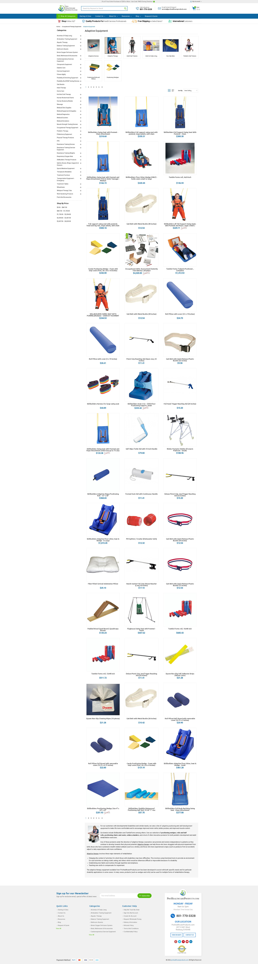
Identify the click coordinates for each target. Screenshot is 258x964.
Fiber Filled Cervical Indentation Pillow (103, 584)
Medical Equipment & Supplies (66, 111)
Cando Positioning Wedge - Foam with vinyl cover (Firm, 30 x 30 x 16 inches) (103, 269)
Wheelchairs (61, 187)
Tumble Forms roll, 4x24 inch (180, 177)
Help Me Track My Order (131, 910)
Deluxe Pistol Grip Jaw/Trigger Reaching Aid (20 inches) (141, 674)
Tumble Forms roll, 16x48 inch (180, 629)
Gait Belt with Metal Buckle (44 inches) (142, 314)
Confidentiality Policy (130, 932)
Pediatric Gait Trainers (190, 56)
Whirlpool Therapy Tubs (64, 190)
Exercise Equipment (63, 71)
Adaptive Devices (93, 56)
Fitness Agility (61, 74)
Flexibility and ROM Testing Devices (68, 81)
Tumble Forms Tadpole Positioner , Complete (180, 269)
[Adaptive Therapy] (113, 45)
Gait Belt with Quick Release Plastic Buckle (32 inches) (180, 360)
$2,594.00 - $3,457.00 (64, 218)
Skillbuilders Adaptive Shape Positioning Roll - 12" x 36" (103, 495)
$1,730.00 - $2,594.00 (64, 214)
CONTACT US (190, 935)
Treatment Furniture (63, 175)
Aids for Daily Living (151, 56)
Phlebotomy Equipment (64, 134)
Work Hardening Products (65, 194)
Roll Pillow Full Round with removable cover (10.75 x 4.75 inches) (103, 764)
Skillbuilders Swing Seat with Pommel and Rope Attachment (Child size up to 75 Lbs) (103, 450)
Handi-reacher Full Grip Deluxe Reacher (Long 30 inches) (141, 584)
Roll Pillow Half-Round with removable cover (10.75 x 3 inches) (180, 719)
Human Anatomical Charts (65, 97)
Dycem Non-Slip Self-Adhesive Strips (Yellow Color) (180, 674)
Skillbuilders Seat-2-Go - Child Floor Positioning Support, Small (142, 404)
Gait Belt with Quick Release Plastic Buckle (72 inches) (180, 584)
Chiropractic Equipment (64, 64)
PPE (58, 141)
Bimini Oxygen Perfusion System (67, 52)
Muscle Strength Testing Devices (67, 124)
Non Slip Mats (170, 56)
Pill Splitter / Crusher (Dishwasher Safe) (141, 539)
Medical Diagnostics (63, 114)
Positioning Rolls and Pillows (93, 78)
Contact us (99, 16)
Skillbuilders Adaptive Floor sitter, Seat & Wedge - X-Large (103, 540)
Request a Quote (151, 16)
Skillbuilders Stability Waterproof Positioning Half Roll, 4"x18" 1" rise (141, 809)
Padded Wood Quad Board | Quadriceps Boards (103, 629)
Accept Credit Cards (182, 952)
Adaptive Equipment (89, 26)
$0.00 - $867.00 (62, 207)
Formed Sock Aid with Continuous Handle (141, 494)
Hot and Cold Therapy (64, 94)
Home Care (60, 91)
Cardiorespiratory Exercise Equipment (103, 932)
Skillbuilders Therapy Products (66, 159)
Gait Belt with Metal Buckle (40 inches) (142, 224)
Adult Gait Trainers (132, 56)
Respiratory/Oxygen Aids (65, 156)
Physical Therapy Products (65, 137)
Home (58, 26)
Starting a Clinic (85, 16)
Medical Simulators (63, 121)
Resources (126, 16)
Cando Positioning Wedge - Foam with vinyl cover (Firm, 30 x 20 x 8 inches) (141, 764)
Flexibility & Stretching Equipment (67, 78)
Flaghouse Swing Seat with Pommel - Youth (141, 629)
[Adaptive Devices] (93, 45)
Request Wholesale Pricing (132, 919)
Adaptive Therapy (113, 56)
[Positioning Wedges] (113, 68)
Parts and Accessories (64, 197)
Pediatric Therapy (62, 131)
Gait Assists (60, 84)
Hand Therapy (61, 88)
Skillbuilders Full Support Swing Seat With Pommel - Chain (180, 133)
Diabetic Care (61, 68)
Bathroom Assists (62, 49)
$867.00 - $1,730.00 (63, 211)
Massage (60, 104)
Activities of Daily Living (64, 35)
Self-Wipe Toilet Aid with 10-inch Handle (141, 449)
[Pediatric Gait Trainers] (190, 45)
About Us (112, 16)
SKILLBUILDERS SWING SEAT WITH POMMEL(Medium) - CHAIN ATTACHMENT (103, 315)
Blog (137, 16)
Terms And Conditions (131, 928)
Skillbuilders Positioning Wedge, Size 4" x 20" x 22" (103, 809)
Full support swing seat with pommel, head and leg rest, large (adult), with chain (103, 225)
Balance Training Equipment (66, 45)
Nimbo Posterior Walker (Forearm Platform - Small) (180, 450)
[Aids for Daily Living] (151, 45)
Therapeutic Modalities (64, 172)
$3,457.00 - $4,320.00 (64, 221)
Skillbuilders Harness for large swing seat (103, 404)
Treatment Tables (62, 184)
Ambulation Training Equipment (67, 39)
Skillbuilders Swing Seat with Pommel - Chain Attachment (103, 133)
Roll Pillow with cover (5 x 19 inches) (103, 359)
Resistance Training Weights (66, 153)
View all (58, 928)
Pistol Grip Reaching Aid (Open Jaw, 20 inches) (141, 360)
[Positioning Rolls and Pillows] (93, 68)
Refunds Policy (129, 925)
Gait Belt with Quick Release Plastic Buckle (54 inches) (180, 540)
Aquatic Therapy (62, 42)
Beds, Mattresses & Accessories (67, 55)
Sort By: (180, 90)
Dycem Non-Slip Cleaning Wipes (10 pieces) (103, 718)
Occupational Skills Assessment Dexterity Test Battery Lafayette (141, 269)
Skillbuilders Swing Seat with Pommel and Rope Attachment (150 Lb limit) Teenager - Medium (103, 179)
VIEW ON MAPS (176, 935)
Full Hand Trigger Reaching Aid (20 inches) (180, 404)
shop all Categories (68, 16)
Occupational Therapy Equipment (71, 26)
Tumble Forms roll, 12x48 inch (103, 674)
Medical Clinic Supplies (64, 107)
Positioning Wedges (113, 77)
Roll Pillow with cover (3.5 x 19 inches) (180, 314)
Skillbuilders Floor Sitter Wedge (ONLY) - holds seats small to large (141, 178)
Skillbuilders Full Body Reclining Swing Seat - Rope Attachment (180, 809)
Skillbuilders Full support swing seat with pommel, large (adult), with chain (141, 133)
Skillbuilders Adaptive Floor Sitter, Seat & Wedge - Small (180, 764)
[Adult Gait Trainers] (132, 45)
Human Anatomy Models (65, 101)
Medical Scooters (62, 117)
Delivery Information (130, 922)
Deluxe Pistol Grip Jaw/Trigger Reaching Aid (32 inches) (180, 495)
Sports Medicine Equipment (65, 168)
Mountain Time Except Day (183, 909)
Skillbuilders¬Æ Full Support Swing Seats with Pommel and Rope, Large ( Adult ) (180, 225)
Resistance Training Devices (66, 144)
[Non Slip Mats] (171, 45)
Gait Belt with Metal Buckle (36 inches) (142, 718)
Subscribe (145, 896)
